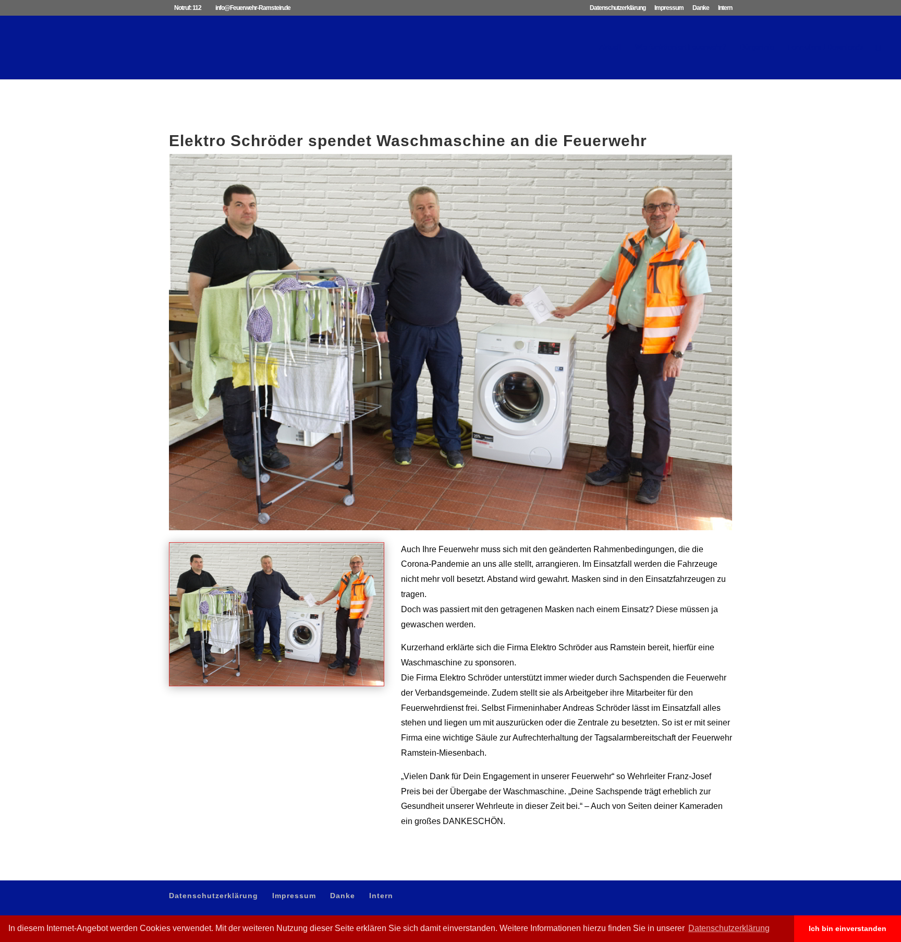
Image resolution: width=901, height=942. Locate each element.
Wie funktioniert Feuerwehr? (680, 47)
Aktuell (610, 47)
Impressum (669, 8)
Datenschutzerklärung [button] (729, 928)
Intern (725, 8)
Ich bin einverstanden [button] (847, 928)
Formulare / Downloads (825, 47)
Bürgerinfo (757, 47)
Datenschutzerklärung (618, 8)
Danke (700, 8)
